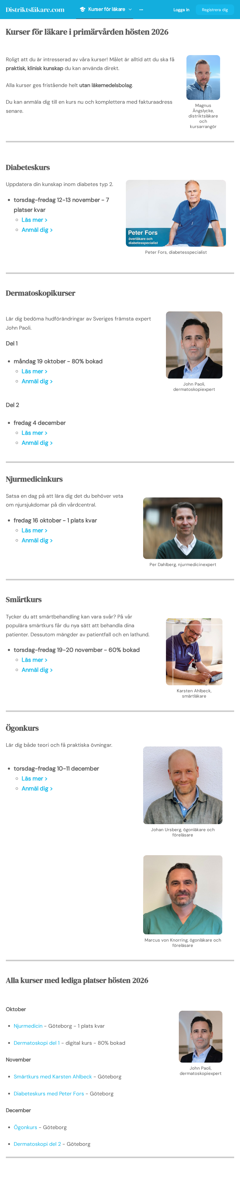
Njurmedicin (28, 1025)
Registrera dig (215, 9)
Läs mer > (35, 220)
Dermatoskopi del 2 (37, 1144)
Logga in (181, 9)
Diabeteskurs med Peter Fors (49, 1093)
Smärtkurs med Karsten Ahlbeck (53, 1076)
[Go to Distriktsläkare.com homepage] (35, 8)
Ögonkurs (25, 1127)
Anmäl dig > (37, 229)
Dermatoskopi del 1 (37, 1042)
